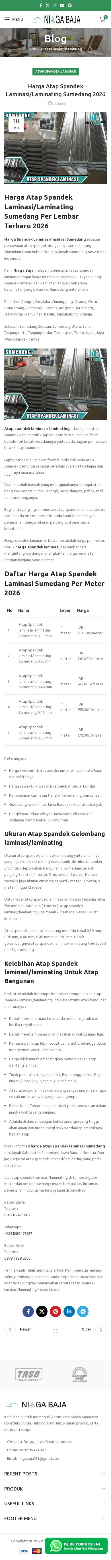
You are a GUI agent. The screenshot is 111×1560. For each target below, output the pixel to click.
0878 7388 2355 (17, 1258)
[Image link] (35, 1404)
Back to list (55, 1329)
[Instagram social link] (54, 5)
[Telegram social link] (83, 1311)
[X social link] (47, 5)
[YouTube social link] (62, 5)
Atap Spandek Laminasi (63, 49)
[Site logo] (55, 19)
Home (33, 49)
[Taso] (30, 1374)
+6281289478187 (18, 1234)
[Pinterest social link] (69, 5)
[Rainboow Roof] (81, 1374)
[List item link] (55, 1450)
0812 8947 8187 (17, 1215)
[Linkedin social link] (69, 1311)
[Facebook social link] (41, 5)
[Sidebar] (7, 475)
